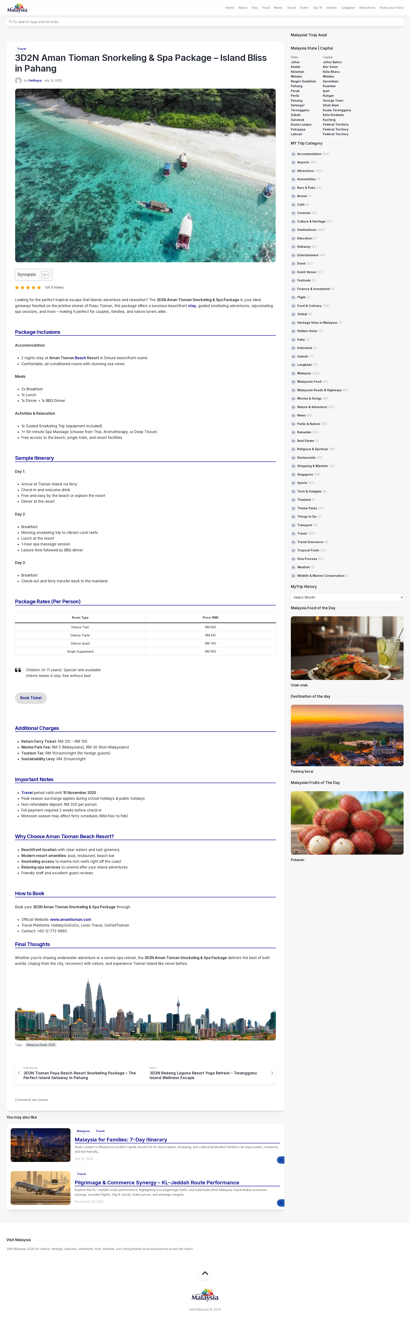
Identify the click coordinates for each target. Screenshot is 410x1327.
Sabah (296, 115)
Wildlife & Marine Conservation (321, 575)
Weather (303, 567)
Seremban (330, 81)
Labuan (296, 134)
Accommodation (309, 154)
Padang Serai (302, 771)
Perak (295, 91)
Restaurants (306, 457)
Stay (255, 8)
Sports (302, 483)
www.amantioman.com (70, 919)
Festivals (304, 280)
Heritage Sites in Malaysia (317, 322)
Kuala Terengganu (337, 110)
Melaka (296, 76)
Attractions (367, 8)
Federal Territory (335, 124)
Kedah (295, 67)
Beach (80, 358)
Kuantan (329, 86)
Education (304, 238)
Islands (332, 8)
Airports (303, 162)
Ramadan (304, 432)
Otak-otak (299, 685)
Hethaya (35, 80)
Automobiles (306, 179)
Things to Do (306, 516)
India (301, 339)
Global (302, 314)
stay (192, 306)
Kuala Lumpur (301, 124)
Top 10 (317, 8)
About (243, 8)
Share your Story (391, 8)
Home (229, 8)
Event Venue (306, 272)
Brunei (302, 196)
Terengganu (300, 110)
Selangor (298, 105)
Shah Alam (331, 105)
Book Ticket (31, 698)
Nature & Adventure (312, 407)
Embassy (303, 246)
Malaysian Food (309, 381)
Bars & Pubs (306, 187)
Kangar (328, 95)
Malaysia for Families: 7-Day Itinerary (121, 1140)
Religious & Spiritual (312, 449)
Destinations (306, 229)
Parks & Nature (308, 424)
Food (266, 8)
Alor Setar (330, 67)
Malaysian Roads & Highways (319, 390)
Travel (291, 8)
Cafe (301, 204)
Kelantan (297, 71)
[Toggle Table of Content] (43, 274)
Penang (296, 100)
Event (304, 8)
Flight (301, 297)
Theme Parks (307, 508)
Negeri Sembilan (303, 81)
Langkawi (348, 8)
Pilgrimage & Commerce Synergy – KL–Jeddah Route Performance (157, 1182)
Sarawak (297, 120)
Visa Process (307, 559)
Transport (304, 525)
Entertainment (307, 255)
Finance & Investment (313, 289)
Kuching (329, 120)
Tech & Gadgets (309, 491)
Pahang (296, 86)
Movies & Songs (309, 398)
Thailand (304, 499)
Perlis (295, 95)
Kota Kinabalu (333, 115)
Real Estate (305, 440)
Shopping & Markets (312, 466)
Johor (295, 62)
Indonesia (304, 348)
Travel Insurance (310, 542)
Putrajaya (298, 129)
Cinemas (303, 213)
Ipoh (326, 91)
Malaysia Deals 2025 (40, 1045)
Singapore (305, 474)
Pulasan (297, 860)
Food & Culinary (309, 306)
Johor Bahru (332, 62)
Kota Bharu (331, 71)
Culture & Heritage (311, 221)
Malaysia (83, 1131)
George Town (333, 100)
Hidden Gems (307, 331)
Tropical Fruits (308, 550)
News (278, 8)
